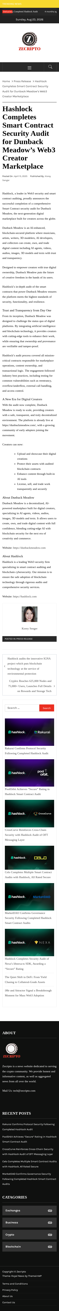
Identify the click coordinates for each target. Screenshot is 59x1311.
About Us (7, 1296)
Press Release (24, 639)
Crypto (10, 1234)
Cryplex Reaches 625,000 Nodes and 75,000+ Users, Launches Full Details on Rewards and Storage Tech (29, 686)
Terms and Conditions (15, 1283)
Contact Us (8, 1302)
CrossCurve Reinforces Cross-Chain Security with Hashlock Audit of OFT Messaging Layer (26, 835)
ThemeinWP (35, 1275)
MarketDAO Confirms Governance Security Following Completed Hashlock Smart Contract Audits (28, 918)
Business (12, 1222)
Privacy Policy (10, 1289)
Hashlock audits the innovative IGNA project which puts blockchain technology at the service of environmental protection (29, 666)
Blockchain (13, 1246)
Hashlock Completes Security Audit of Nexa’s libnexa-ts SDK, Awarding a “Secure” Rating (27, 963)
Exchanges (13, 1210)
